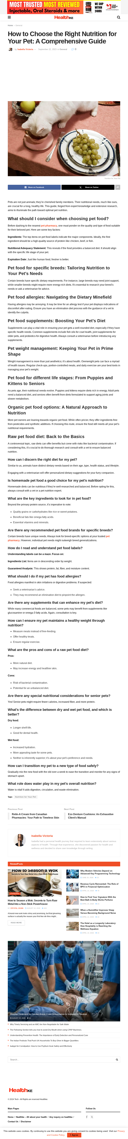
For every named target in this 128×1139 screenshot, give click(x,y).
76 (98, 891)
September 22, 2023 (47, 49)
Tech (17, 1099)
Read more (16, 923)
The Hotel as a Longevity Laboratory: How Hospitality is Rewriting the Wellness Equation (98, 926)
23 (98, 904)
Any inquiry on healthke (60, 1117)
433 (45, 908)
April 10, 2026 (88, 933)
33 (97, 877)
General (18, 25)
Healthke (43, 1099)
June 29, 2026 (87, 877)
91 (30, 1018)
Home (10, 25)
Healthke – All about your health (31, 1117)
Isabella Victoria (25, 49)
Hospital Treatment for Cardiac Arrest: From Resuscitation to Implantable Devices (48, 1014)
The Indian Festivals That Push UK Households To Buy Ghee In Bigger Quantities (44, 1041)
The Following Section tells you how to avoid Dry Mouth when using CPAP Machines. (46, 1030)
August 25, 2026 (18, 1018)
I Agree (74, 1135)
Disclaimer (26, 1121)
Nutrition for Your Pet (25, 797)
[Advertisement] (64, 74)
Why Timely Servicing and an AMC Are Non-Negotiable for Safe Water (39, 1024)
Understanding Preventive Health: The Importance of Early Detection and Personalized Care (49, 1035)
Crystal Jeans (16, 908)
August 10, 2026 (33, 908)
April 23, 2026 (88, 891)
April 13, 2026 (88, 917)
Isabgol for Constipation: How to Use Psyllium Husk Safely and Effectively (41, 1046)
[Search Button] (117, 1059)
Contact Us (13, 1121)
